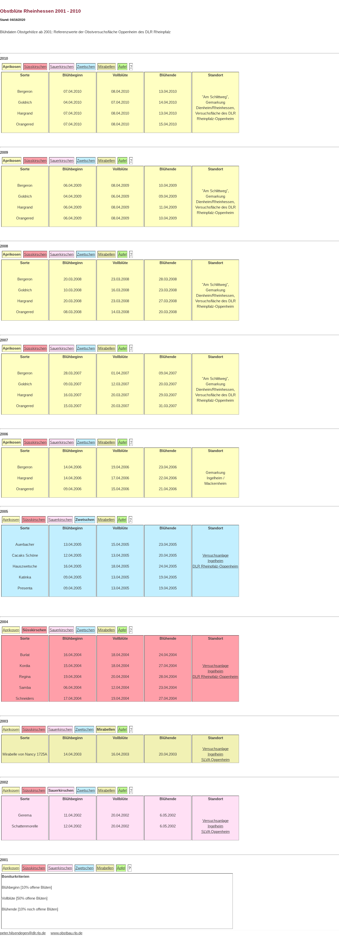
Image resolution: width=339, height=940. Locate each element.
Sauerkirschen (61, 67)
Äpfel (122, 67)
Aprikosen (11, 520)
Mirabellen (106, 67)
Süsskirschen (35, 67)
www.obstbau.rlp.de (66, 933)
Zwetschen (86, 67)
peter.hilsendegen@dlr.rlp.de (23, 933)
